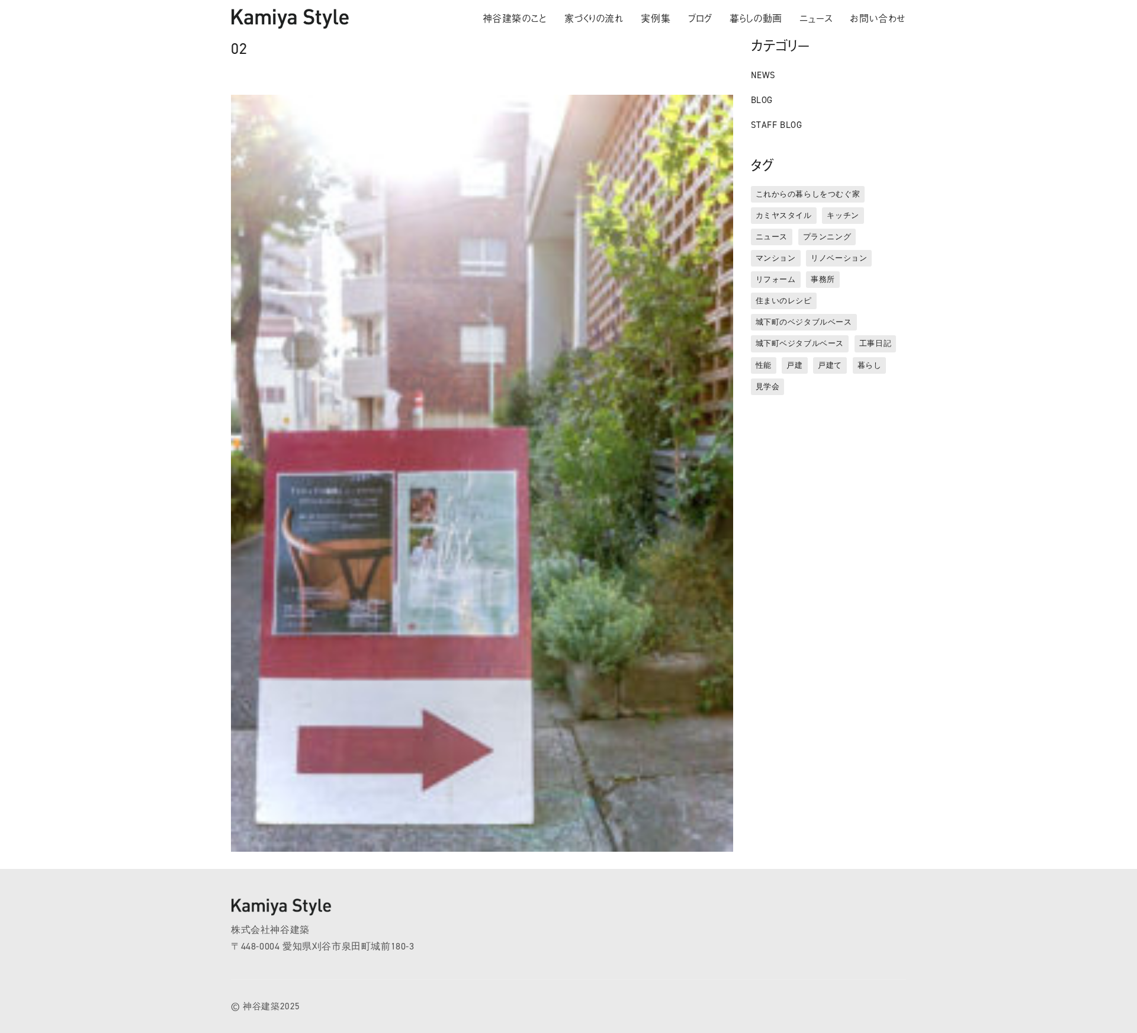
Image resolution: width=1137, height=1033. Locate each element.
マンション (776, 258)
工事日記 (875, 343)
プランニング (827, 237)
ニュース (772, 237)
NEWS (763, 75)
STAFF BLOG (776, 125)
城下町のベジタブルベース (804, 322)
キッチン (843, 215)
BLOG (762, 100)
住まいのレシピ (784, 301)
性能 (764, 365)
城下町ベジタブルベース (800, 343)
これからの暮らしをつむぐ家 (808, 194)
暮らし (869, 365)
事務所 (823, 279)
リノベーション (839, 258)
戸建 (794, 365)
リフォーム (776, 279)
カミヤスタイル (784, 215)
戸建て (830, 365)
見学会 (768, 386)
